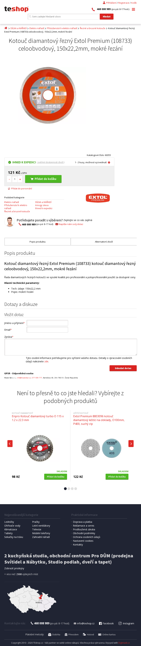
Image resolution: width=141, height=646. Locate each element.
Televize (36, 529)
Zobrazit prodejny (14, 568)
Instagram (128, 623)
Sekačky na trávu (13, 537)
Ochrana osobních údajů (86, 537)
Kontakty (78, 544)
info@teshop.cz (85, 623)
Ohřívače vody (12, 525)
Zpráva (8, 336)
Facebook (108, 623)
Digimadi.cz (124, 642)
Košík (134, 2)
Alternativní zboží (104, 241)
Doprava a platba (82, 521)
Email (8, 329)
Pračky (36, 521)
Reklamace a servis (83, 525)
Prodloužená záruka (84, 529)
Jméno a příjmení (14, 323)
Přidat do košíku (45, 179)
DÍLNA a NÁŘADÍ (18, 28)
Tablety (8, 533)
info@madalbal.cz (24, 378)
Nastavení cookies (83, 540)
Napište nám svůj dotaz (71, 224)
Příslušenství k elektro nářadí (62, 28)
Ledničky (9, 521)
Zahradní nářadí (41, 537)
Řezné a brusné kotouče (92, 28)
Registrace (123, 2)
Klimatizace (10, 529)
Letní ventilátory (41, 525)
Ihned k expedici (43, 208)
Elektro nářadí (36, 28)
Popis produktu (38, 241)
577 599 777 (37, 378)
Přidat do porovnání (21, 188)
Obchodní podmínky (84, 533)
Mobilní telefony (41, 533)
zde (46, 361)
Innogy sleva (41, 205)
